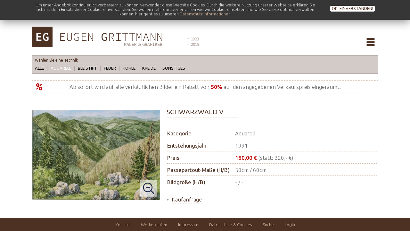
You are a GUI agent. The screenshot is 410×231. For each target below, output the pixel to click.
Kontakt (122, 224)
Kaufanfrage (187, 199)
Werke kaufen (154, 224)
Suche (268, 224)
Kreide (149, 68)
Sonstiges (173, 68)
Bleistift (87, 68)
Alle (39, 68)
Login (290, 224)
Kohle (129, 68)
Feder (110, 68)
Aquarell (61, 68)
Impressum (188, 224)
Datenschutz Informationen (205, 14)
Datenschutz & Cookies (230, 224)
